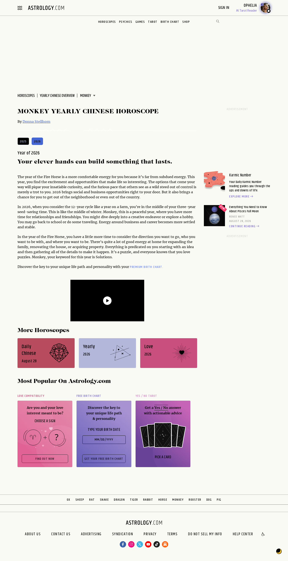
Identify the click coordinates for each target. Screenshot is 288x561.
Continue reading (242, 226)
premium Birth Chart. (146, 267)
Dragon (119, 499)
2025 (23, 141)
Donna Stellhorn (36, 121)
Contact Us (60, 534)
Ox (68, 499)
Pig (219, 499)
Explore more (239, 197)
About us (33, 534)
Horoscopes (107, 21)
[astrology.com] (46, 8)
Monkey (178, 499)
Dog (209, 499)
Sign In (224, 8)
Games (140, 21)
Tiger (134, 499)
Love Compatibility (30, 396)
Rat (92, 499)
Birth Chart (170, 21)
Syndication (122, 534)
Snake (104, 499)
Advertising (91, 534)
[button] (263, 534)
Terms (172, 534)
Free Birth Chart (89, 396)
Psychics (125, 21)
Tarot (152, 21)
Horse (162, 499)
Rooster (195, 499)
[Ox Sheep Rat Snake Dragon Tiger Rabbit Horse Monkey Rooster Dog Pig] (87, 96)
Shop (186, 21)
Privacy (150, 534)
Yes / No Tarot (146, 396)
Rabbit (148, 499)
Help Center (243, 534)
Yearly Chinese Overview (57, 96)
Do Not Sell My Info (205, 534)
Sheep (79, 499)
